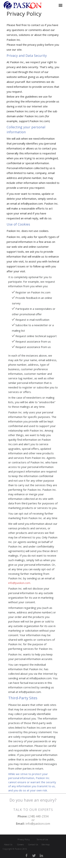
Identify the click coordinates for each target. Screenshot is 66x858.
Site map (46, 844)
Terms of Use (42, 839)
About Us (8, 844)
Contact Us (33, 844)
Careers (20, 844)
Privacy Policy (24, 839)
